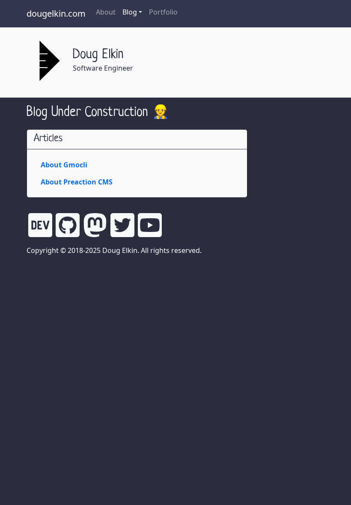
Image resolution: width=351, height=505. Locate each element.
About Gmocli (64, 164)
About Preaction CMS (77, 182)
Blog (129, 12)
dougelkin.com (56, 13)
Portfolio (163, 12)
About (106, 12)
